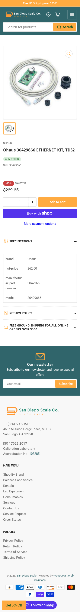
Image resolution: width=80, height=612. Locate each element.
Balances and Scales (18, 480)
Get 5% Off (14, 605)
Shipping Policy (14, 558)
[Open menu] (72, 14)
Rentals (8, 486)
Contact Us (11, 508)
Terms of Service (15, 552)
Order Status (12, 520)
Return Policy (12, 546)
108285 (34, 454)
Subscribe (66, 384)
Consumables (13, 497)
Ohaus (7, 142)
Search (68, 27)
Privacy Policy (13, 541)
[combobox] (40, 27)
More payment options (40, 224)
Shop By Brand (13, 474)
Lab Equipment (14, 491)
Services (9, 503)
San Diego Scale (26, 575)
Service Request (14, 514)
